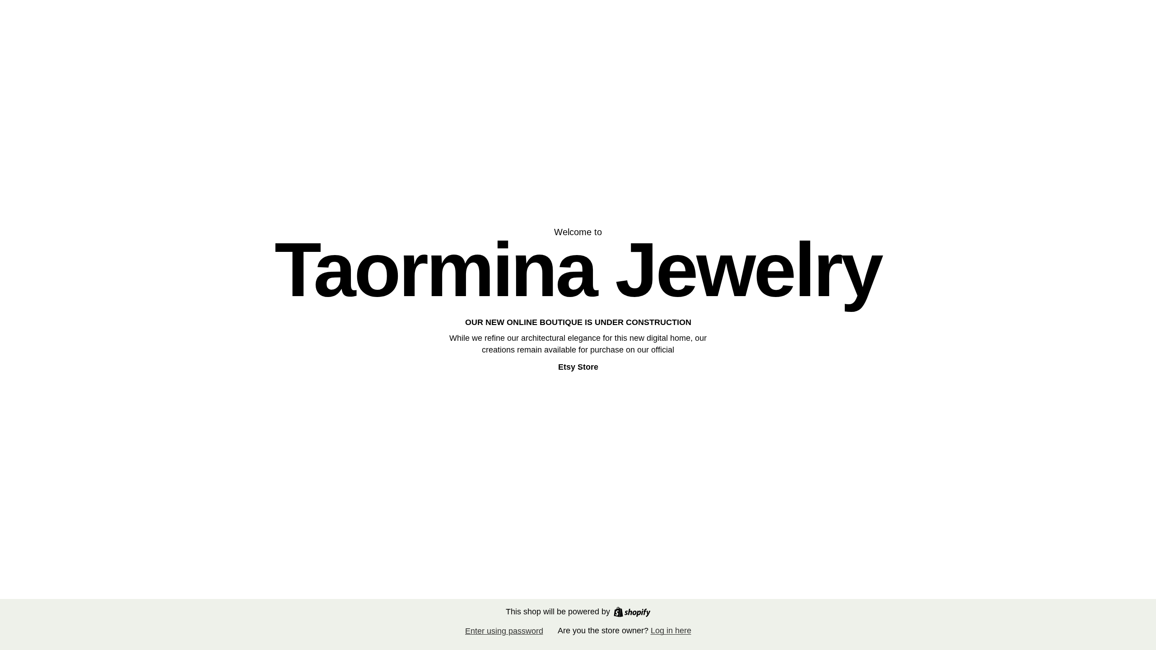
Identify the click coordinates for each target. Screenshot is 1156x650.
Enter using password (504, 631)
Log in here (671, 630)
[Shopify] (632, 612)
